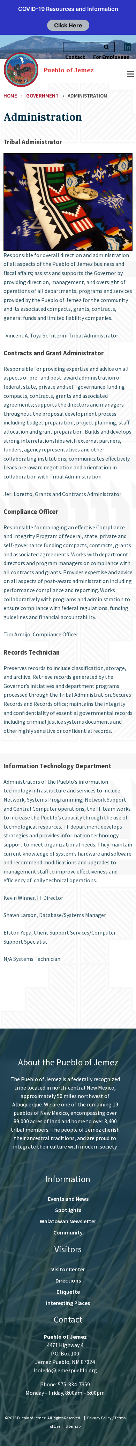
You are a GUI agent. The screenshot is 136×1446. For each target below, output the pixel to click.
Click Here (68, 25)
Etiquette (68, 1291)
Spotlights (68, 1209)
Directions (68, 1280)
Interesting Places (68, 1302)
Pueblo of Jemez (68, 70)
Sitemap (73, 1426)
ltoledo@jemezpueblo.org (65, 1370)
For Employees (111, 57)
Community (68, 1232)
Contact (75, 57)
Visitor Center (68, 1269)
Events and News (68, 1198)
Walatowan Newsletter (68, 1221)
